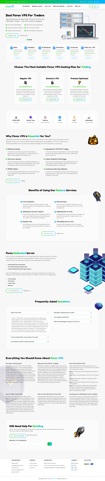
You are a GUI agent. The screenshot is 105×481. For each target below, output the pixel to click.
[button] (28, 39)
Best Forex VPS (15, 472)
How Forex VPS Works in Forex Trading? (54, 465)
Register (23, 181)
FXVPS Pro (54, 478)
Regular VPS (15, 463)
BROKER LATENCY (37, 6)
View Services (24, 35)
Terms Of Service (33, 465)
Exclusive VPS (15, 467)
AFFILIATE (70, 6)
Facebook (75, 463)
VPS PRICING (26, 6)
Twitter (75, 465)
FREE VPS (77, 6)
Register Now (60, 233)
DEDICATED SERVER (58, 6)
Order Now (17, 57)
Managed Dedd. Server (17, 465)
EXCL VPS (48, 6)
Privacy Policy (33, 463)
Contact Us (32, 467)
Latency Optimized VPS (18, 470)
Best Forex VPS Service (50, 463)
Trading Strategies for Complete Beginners (55, 467)
